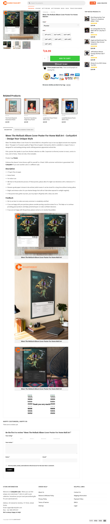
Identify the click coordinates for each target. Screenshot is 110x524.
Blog (67, 8)
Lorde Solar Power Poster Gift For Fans (50, 118)
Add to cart (65, 58)
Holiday (38, 8)
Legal (75, 506)
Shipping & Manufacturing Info (24, 129)
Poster (53, 12)
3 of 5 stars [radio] (26, 438)
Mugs (62, 8)
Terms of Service (43, 502)
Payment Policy (78, 499)
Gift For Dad (46, 8)
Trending (31, 8)
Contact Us (77, 492)
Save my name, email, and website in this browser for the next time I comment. (31, 465)
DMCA (76, 502)
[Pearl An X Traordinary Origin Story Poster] (32, 106)
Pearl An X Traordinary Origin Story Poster (30, 118)
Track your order (76, 8)
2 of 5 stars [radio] (16, 438)
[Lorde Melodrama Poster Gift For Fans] (69, 106)
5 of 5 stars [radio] (50, 438)
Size (44, 30)
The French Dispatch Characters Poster (11, 118)
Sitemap (40, 506)
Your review (9, 442)
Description (8, 129)
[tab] (8, 130)
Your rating (9, 436)
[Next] (37, 25)
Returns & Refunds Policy (46, 495)
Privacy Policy (42, 499)
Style (44, 22)
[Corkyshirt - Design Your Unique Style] (12, 3)
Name (8, 457)
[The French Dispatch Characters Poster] (13, 106)
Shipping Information (80, 495)
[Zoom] (5, 38)
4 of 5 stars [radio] (37, 438)
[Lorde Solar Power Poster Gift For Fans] (50, 106)
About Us (41, 492)
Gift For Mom (55, 8)
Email (45, 457)
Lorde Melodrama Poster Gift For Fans (69, 118)
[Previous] (5, 25)
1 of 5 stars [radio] (8, 438)
